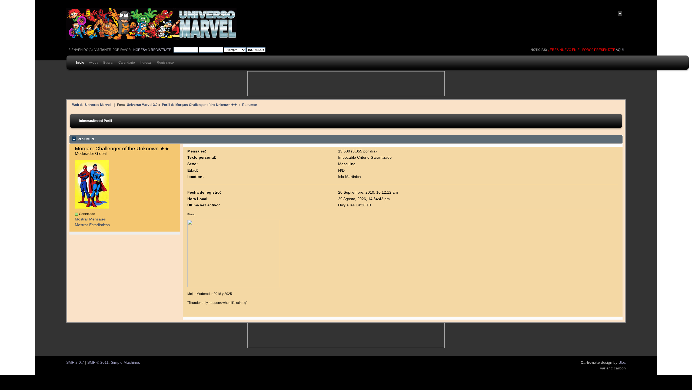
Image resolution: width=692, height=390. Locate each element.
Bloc (622, 362)
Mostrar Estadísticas (92, 225)
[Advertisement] (346, 84)
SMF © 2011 (98, 362)
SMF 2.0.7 (75, 362)
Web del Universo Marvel (91, 104)
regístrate (161, 50)
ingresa (139, 50)
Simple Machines (125, 362)
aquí (620, 50)
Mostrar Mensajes (90, 219)
